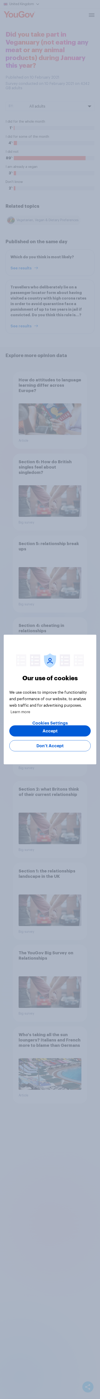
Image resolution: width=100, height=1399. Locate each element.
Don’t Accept (50, 746)
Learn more (20, 712)
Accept (50, 731)
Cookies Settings (50, 723)
